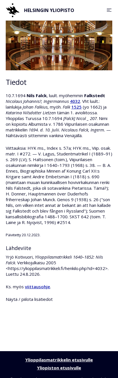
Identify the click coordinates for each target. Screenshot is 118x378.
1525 (76, 107)
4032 (75, 101)
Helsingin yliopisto (49, 10)
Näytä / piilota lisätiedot (29, 299)
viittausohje (37, 286)
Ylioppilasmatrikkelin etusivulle (59, 360)
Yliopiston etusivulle (59, 368)
